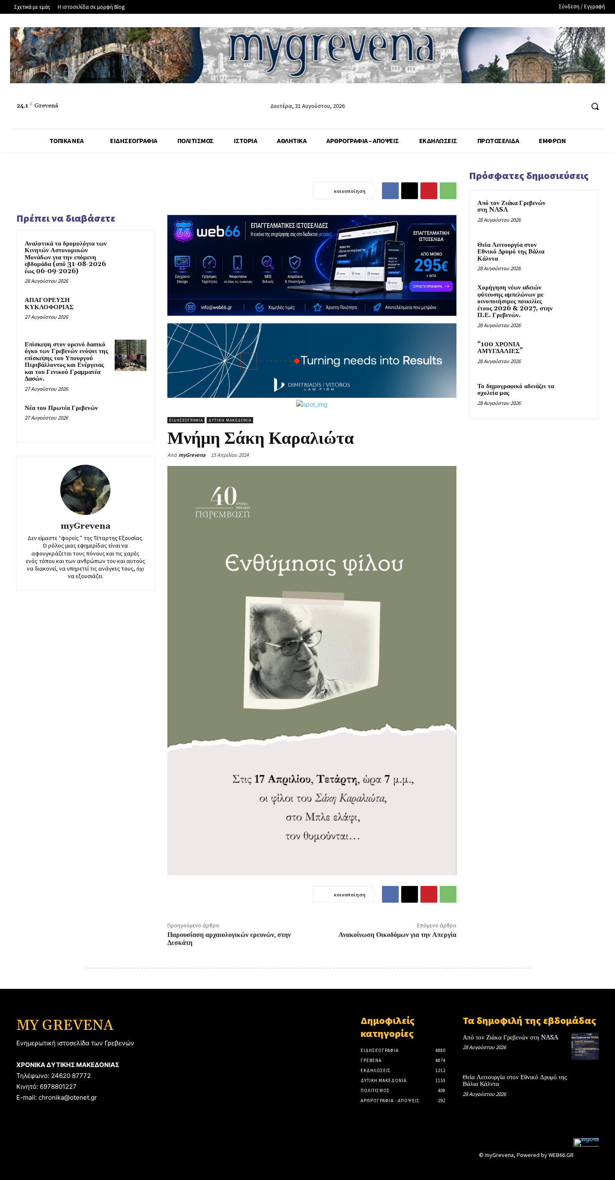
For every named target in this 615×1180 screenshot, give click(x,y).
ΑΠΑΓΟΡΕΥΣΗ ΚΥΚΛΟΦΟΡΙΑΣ (49, 303)
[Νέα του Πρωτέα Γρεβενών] (130, 419)
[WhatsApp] (448, 190)
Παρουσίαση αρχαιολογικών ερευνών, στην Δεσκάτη (229, 939)
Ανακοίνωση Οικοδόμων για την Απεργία (397, 935)
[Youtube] (577, 106)
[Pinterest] (428, 190)
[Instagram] (561, 106)
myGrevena (85, 526)
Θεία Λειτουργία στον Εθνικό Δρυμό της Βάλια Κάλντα (510, 252)
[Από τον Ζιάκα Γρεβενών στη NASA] (575, 213)
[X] (409, 190)
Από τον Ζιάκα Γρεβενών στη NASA (511, 206)
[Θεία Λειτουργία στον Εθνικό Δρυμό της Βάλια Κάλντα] (575, 254)
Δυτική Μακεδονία (229, 420)
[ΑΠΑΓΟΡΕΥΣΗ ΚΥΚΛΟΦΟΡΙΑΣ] (130, 311)
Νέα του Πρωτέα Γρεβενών (61, 408)
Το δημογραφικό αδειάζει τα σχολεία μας (515, 389)
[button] (595, 106)
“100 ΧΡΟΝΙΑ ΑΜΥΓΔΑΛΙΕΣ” (500, 348)
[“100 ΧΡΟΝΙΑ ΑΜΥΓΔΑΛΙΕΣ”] (575, 354)
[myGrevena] (85, 490)
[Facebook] (545, 106)
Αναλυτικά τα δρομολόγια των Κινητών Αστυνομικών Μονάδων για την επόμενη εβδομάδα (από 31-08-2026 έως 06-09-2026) (66, 257)
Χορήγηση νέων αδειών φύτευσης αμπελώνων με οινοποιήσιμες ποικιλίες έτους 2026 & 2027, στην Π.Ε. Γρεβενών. (515, 301)
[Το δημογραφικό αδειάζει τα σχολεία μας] (575, 396)
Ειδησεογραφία (186, 420)
